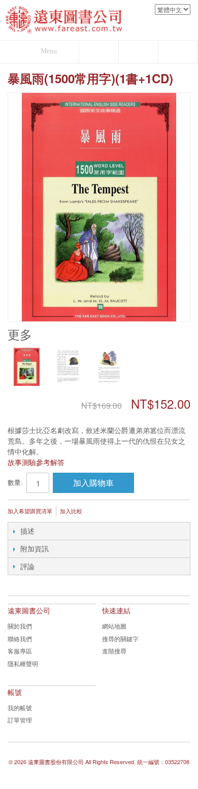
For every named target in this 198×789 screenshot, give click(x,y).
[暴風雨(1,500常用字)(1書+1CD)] (26, 366)
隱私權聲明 (23, 663)
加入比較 (71, 511)
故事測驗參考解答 (36, 462)
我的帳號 (20, 707)
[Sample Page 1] (67, 366)
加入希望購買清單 (30, 511)
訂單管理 (20, 719)
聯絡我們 (20, 638)
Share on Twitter (144, 511)
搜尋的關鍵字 (120, 638)
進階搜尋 (114, 650)
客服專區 (20, 650)
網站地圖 (114, 625)
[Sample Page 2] (108, 366)
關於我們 (20, 625)
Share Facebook (123, 511)
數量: (15, 482)
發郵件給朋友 (103, 511)
